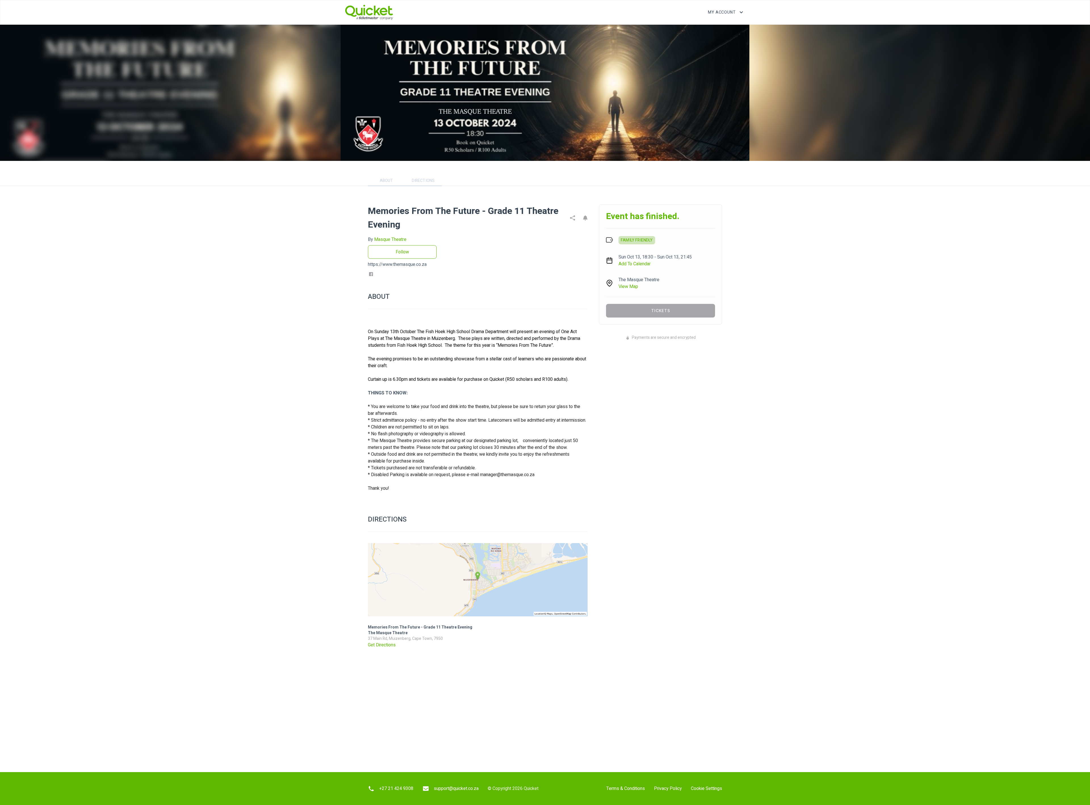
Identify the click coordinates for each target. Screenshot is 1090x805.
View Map (628, 286)
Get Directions (382, 645)
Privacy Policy (668, 788)
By (387, 239)
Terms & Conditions (625, 788)
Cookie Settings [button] (706, 788)
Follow (402, 252)
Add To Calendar (635, 263)
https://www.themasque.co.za (397, 264)
